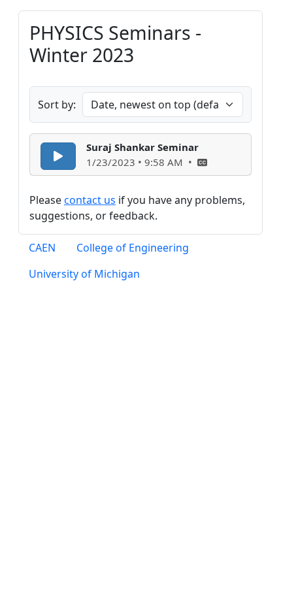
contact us (90, 200)
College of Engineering (132, 247)
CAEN (42, 247)
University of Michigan (84, 274)
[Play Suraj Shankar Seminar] (58, 156)
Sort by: (57, 104)
